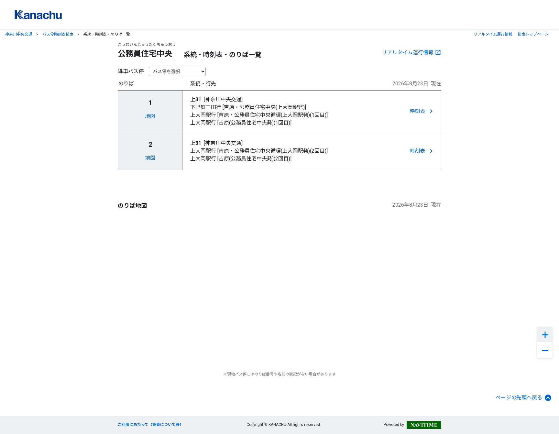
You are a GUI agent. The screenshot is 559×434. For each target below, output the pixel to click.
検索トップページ (533, 34)
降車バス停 (131, 71)
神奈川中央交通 (18, 34)
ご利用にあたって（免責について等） (150, 424)
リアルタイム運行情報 (493, 34)
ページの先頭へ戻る (519, 398)
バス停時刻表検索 (57, 34)
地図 (150, 116)
